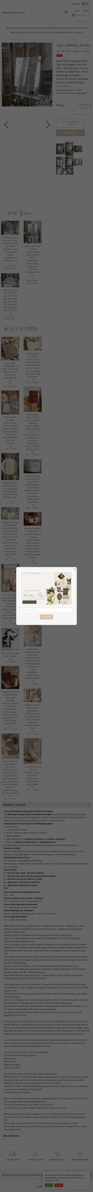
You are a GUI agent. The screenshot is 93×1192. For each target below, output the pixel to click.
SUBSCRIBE (46, 617)
